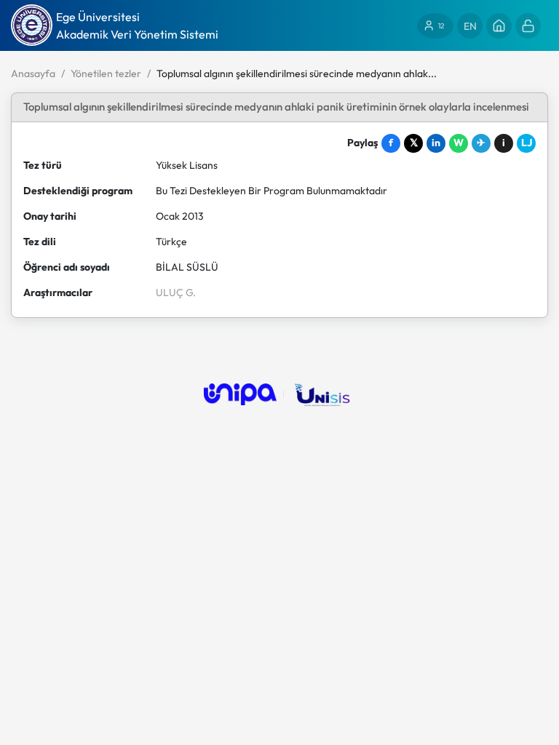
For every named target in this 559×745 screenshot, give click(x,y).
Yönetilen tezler (106, 73)
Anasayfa (33, 73)
